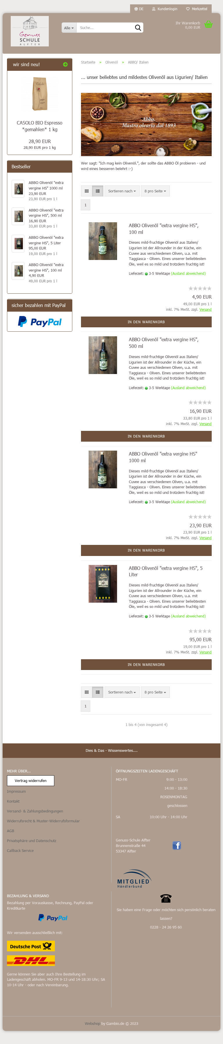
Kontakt (13, 801)
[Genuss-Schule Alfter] (30, 31)
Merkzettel (198, 8)
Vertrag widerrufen (30, 780)
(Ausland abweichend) (188, 273)
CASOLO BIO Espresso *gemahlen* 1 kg (39, 126)
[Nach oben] (207, 1035)
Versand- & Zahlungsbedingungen (35, 811)
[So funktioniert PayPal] (52, 917)
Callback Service (20, 850)
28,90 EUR (40, 141)
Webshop (92, 1023)
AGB (10, 830)
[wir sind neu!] (65, 64)
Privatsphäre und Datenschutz (31, 840)
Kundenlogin (166, 8)
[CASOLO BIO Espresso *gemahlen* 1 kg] (40, 94)
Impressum (16, 791)
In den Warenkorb (146, 321)
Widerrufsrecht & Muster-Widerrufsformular (43, 821)
